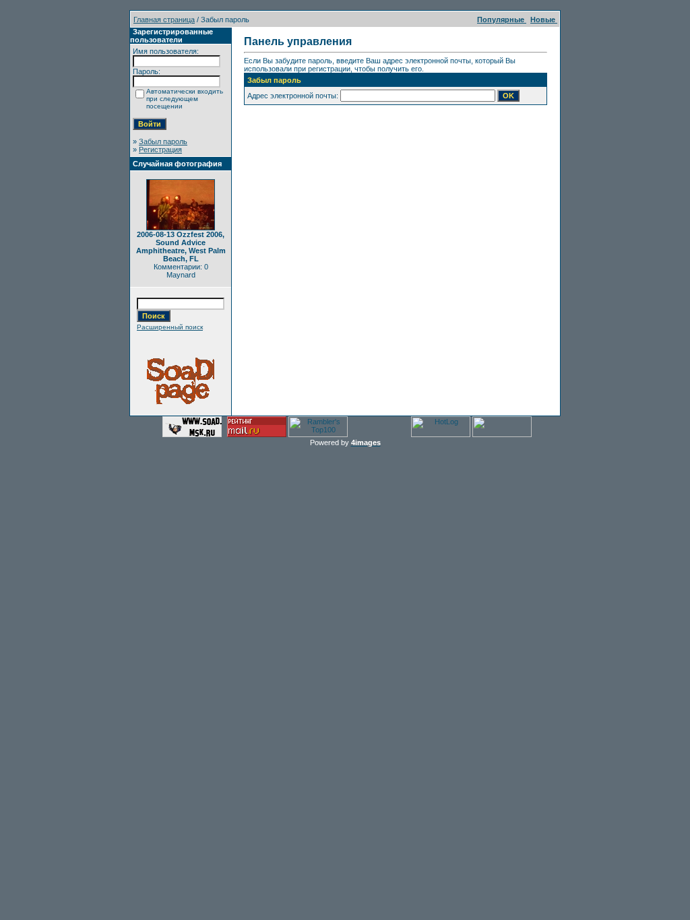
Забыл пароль (163, 141)
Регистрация (160, 149)
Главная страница (164, 19)
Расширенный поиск (170, 327)
